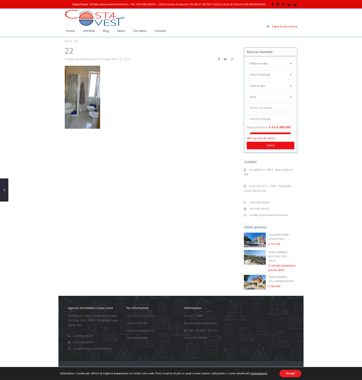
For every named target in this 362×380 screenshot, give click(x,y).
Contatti (160, 31)
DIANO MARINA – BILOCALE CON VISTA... (279, 256)
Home (70, 31)
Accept (290, 373)
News (121, 31)
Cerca (270, 145)
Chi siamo (140, 31)
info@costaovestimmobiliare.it (268, 215)
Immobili (89, 31)
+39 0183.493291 (259, 202)
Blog (106, 31)
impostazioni (259, 373)
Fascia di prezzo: (257, 127)
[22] (82, 97)
